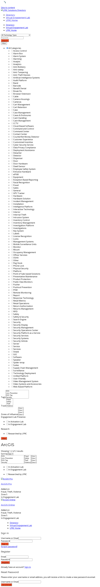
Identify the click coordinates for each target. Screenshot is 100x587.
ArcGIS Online (8, 505)
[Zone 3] (21, 412)
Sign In (28, 567)
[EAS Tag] (17, 395)
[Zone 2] (21, 410)
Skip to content (8, 7)
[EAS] (17, 391)
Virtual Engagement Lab (18, 17)
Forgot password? (9, 546)
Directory (10, 15)
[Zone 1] (21, 408)
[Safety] (9, 402)
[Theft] (9, 404)
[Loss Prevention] (17, 393)
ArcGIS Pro (6, 484)
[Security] (17, 397)
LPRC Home (12, 20)
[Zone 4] (21, 414)
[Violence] (9, 406)
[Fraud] (9, 400)
